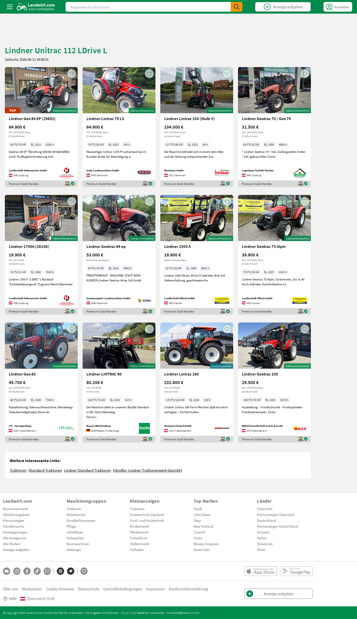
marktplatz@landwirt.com (183, 612)
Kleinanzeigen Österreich (276, 514)
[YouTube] (6, 571)
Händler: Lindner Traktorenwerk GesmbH (147, 470)
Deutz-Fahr (202, 549)
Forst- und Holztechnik (147, 520)
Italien (262, 537)
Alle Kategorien (14, 537)
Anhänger (74, 549)
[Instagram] (16, 571)
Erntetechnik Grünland (147, 514)
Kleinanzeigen (13, 520)
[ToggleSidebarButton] (10, 7)
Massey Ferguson (206, 543)
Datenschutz (88, 589)
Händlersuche (13, 526)
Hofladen (137, 549)
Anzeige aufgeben (16, 549)
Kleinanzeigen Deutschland (277, 526)
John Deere (202, 514)
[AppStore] (260, 571)
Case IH (199, 532)
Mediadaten (32, 589)
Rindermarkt (139, 526)
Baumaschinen (78, 543)
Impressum (155, 589)
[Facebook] (27, 571)
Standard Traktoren (45, 470)
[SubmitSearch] (236, 7)
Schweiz (263, 532)
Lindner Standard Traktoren (87, 470)
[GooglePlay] (296, 571)
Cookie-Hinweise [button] (60, 589)
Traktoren (18, 470)
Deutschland (266, 520)
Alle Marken (11, 543)
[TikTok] (37, 571)
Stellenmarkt (139, 543)
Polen (261, 549)
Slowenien (265, 543)
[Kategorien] (60, 571)
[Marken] (70, 571)
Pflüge (71, 526)
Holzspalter (75, 537)
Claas (198, 537)
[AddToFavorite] (71, 73)
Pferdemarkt (139, 532)
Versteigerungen (15, 532)
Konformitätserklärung (188, 589)
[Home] (36, 7)
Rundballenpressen (81, 520)
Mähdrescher (76, 514)
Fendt (198, 508)
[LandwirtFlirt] (84, 571)
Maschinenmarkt (15, 508)
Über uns (10, 589)
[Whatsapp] (47, 571)
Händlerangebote (16, 514)
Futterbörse (138, 537)
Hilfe (13, 598)
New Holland (203, 526)
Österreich (264, 508)
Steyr (197, 520)
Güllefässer (75, 532)
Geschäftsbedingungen (122, 589)
